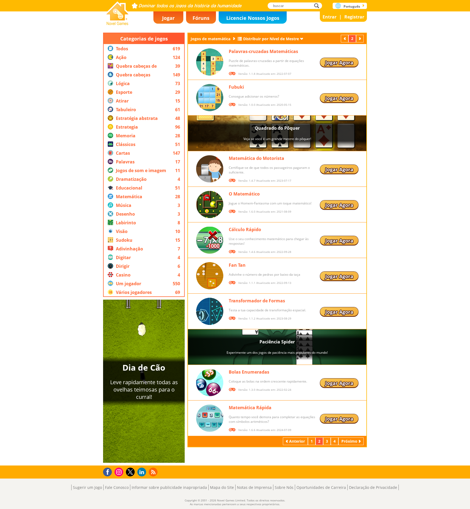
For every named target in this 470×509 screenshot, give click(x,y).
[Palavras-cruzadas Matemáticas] (209, 62)
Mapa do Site (222, 487)
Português (352, 6)
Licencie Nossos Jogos (252, 18)
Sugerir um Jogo (87, 487)
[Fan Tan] (209, 275)
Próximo (360, 38)
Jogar (168, 18)
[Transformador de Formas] (209, 311)
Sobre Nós (284, 487)
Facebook (109, 471)
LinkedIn (142, 472)
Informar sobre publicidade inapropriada (169, 487)
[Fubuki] (209, 97)
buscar (318, 5)
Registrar (354, 17)
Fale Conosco (117, 487)
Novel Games (117, 11)
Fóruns (201, 18)
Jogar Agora (339, 62)
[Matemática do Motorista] (209, 168)
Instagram (119, 471)
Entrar (329, 17)
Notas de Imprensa (254, 487)
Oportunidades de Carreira (321, 487)
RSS (154, 472)
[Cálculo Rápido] (209, 240)
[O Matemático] (209, 204)
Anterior (345, 38)
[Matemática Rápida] (209, 418)
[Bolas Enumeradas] (209, 382)
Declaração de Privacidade (373, 487)
